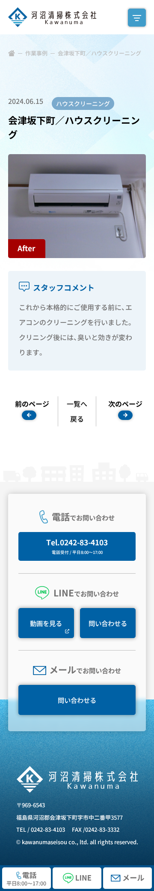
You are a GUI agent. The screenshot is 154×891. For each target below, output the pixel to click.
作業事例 (36, 53)
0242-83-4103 (48, 829)
